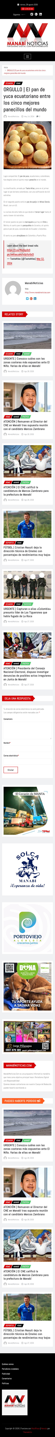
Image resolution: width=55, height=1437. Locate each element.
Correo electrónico (11, 755)
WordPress (35, 1428)
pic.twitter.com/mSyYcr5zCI (20, 254)
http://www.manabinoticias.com (37, 292)
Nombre (7, 743)
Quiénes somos (8, 1364)
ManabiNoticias (13, 116)
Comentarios (7, 1378)
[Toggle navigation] (27, 56)
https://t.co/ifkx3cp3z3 (18, 250)
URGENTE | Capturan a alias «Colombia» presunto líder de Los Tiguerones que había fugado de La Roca (27, 612)
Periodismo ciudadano (10, 1369)
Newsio (44, 1428)
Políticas (5, 1383)
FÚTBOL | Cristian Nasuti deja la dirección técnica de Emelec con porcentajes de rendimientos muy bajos (27, 551)
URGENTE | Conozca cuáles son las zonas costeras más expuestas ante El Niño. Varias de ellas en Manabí (27, 362)
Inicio (6, 67)
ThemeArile (27, 1432)
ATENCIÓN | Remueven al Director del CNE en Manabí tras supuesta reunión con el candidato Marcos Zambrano (26, 425)
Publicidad (6, 1373)
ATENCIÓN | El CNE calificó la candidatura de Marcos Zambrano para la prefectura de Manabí (26, 490)
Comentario (8, 719)
